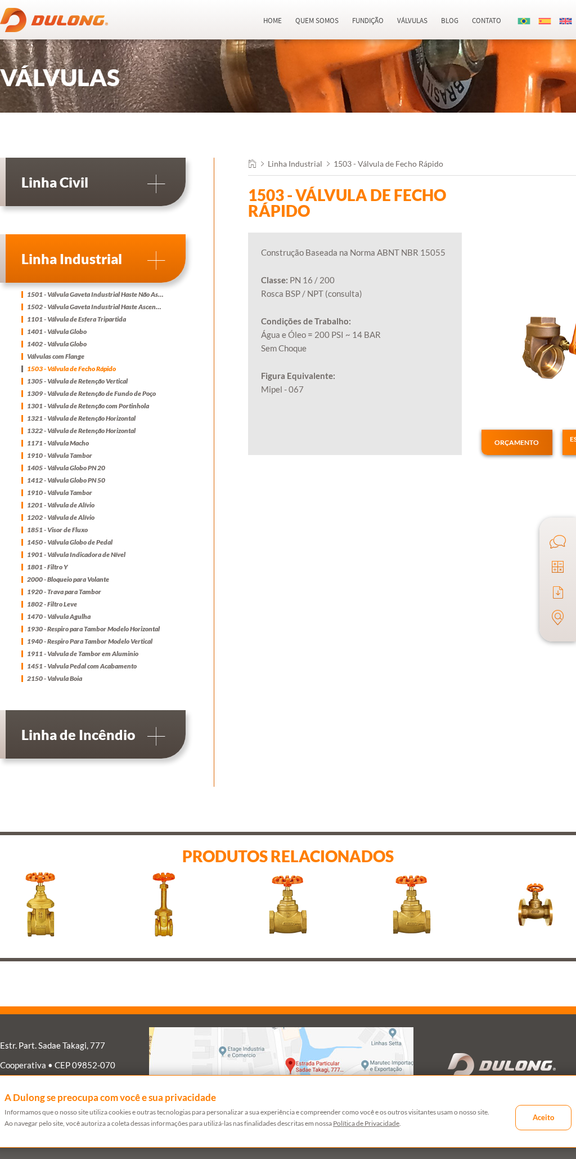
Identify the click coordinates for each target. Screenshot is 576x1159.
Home (272, 20)
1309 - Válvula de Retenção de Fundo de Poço (91, 393)
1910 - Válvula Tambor (59, 455)
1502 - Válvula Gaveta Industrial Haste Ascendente (95, 307)
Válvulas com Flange (55, 356)
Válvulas (412, 20)
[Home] (252, 165)
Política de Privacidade (366, 1123)
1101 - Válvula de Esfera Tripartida (76, 319)
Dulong (54, 20)
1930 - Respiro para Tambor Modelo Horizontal (93, 629)
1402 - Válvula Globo (57, 344)
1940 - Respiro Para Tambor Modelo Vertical (89, 641)
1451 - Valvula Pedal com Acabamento (82, 666)
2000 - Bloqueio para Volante (68, 579)
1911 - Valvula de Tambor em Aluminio (82, 653)
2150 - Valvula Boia (54, 678)
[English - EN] (566, 20)
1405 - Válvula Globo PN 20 (66, 468)
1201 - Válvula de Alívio (60, 505)
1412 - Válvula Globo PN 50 (66, 480)
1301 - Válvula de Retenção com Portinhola (88, 406)
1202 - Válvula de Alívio (60, 517)
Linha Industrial (295, 163)
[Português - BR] (524, 20)
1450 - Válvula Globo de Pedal (69, 542)
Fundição (368, 20)
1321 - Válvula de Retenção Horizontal (81, 418)
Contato (486, 20)
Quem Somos (317, 20)
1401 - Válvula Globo (57, 331)
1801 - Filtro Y (47, 567)
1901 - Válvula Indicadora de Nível (76, 554)
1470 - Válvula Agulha (59, 616)
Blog (449, 20)
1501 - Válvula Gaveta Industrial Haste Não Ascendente (95, 294)
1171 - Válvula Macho (58, 443)
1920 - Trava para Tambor (64, 592)
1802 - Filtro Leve (52, 604)
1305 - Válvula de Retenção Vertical (77, 381)
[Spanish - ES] (545, 20)
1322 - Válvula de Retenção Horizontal (81, 430)
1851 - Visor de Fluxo (57, 530)
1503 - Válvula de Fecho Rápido (71, 368)
